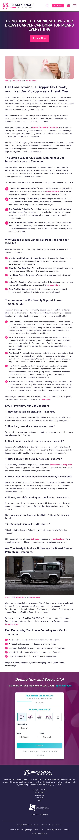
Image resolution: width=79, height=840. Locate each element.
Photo (7, 81)
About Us (39, 798)
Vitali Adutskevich (18, 597)
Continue (39, 745)
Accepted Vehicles (39, 790)
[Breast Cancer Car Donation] (18, 6)
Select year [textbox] (23, 728)
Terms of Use (38, 830)
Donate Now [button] (39, 38)
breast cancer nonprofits (61, 464)
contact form (58, 539)
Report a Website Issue (39, 834)
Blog (39, 800)
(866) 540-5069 (68, 5)
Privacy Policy (14, 830)
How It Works (39, 792)
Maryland (46, 399)
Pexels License (31, 81)
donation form (52, 191)
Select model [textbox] (47, 737)
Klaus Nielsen (16, 81)
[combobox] (39, 728)
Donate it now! (11, 624)
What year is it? (22, 724)
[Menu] (74, 5)
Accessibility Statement (53, 830)
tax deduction (53, 285)
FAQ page (34, 539)
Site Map (66, 830)
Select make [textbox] (24, 737)
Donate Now (58, 6)
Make (19, 733)
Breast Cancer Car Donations (45, 127)
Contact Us (39, 795)
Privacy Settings (26, 830)
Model (42, 733)
